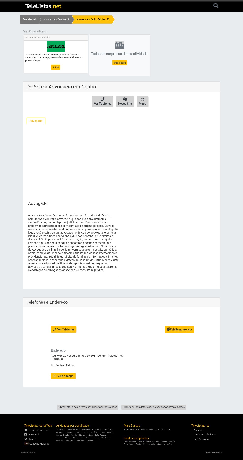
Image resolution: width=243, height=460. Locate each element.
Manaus (110, 432)
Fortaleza (78, 432)
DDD (157, 429)
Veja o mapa (65, 376)
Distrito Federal (152, 441)
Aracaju (89, 438)
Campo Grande (62, 435)
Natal (91, 435)
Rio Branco (105, 438)
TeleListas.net (29, 19)
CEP (168, 429)
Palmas (90, 441)
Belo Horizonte (87, 429)
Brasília (98, 429)
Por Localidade (147, 429)
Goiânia (94, 432)
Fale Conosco (201, 439)
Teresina (59, 438)
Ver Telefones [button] (65, 329)
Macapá (59, 441)
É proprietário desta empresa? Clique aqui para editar (87, 407)
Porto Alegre (109, 429)
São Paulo (60, 429)
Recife (86, 432)
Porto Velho (70, 441)
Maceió (74, 435)
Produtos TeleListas (205, 434)
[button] (102, 101)
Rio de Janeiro (73, 429)
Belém (102, 432)
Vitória (96, 438)
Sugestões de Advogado (35, 31)
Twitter (32, 439)
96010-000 (57, 359)
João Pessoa (100, 435)
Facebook (33, 434)
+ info (56, 67)
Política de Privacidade (214, 452)
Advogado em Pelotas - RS (56, 19)
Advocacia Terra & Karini (37, 37)
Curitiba (69, 432)
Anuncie (198, 430)
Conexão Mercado (39, 443)
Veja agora (120, 62)
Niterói (172, 441)
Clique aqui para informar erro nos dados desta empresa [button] (154, 407)
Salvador (60, 432)
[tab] (36, 121)
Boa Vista (81, 441)
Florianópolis (78, 438)
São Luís (82, 435)
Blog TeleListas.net (39, 430)
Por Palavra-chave (131, 429)
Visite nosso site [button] (181, 329)
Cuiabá (68, 438)
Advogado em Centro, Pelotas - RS (92, 19)
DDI (163, 429)
